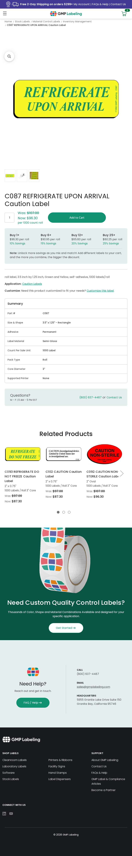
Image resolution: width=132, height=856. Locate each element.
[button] (9, 56)
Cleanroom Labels (14, 760)
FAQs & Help (100, 4)
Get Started (64, 628)
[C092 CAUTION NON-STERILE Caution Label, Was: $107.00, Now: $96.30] (104, 454)
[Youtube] (11, 813)
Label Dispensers (59, 779)
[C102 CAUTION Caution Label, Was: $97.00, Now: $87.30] (63, 454)
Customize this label (100, 291)
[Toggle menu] (4, 13)
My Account (82, 4)
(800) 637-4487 (90, 397)
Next (121, 473)
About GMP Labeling (104, 760)
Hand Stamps (57, 773)
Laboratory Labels (14, 766)
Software (8, 773)
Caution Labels (32, 284)
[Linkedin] (4, 813)
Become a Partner (103, 790)
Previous (5, 473)
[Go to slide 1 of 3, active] (58, 512)
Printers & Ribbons (60, 760)
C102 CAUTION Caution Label (64, 474)
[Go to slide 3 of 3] (69, 512)
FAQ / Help (31, 703)
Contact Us (118, 4)
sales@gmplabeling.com (93, 687)
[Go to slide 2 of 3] (63, 512)
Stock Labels (10, 779)
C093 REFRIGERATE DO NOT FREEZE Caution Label (22, 476)
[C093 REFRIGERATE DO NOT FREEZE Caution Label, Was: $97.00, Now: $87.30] (22, 454)
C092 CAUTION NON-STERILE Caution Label (103, 474)
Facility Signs (56, 766)
